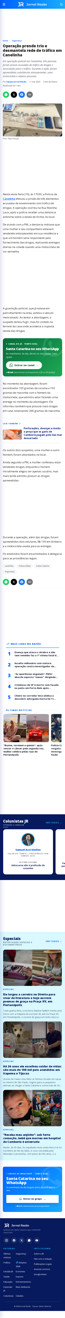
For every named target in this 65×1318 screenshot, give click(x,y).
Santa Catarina (42, 566)
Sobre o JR (39, 1253)
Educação (7, 1281)
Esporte (19, 1276)
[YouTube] (37, 1240)
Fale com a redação (43, 1258)
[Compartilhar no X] (14, 94)
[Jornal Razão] (32, 4)
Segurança (17, 40)
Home (5, 40)
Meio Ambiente (23, 1287)
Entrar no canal (26, 365)
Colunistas (8, 1295)
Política (6, 1262)
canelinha (9, 566)
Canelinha (9, 198)
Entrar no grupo (32, 1198)
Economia (20, 1271)
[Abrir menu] (5, 4)
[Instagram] (6, 1240)
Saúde (6, 1276)
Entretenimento (23, 1281)
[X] (22, 1240)
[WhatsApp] (29, 1240)
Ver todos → (54, 822)
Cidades (20, 1295)
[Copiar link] (30, 94)
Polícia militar (25, 566)
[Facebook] (14, 1240)
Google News (40, 1274)
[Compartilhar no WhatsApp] (6, 94)
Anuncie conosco (42, 1269)
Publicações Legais (43, 1264)
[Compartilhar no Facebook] (22, 94)
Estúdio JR (8, 1271)
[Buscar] (60, 4)
